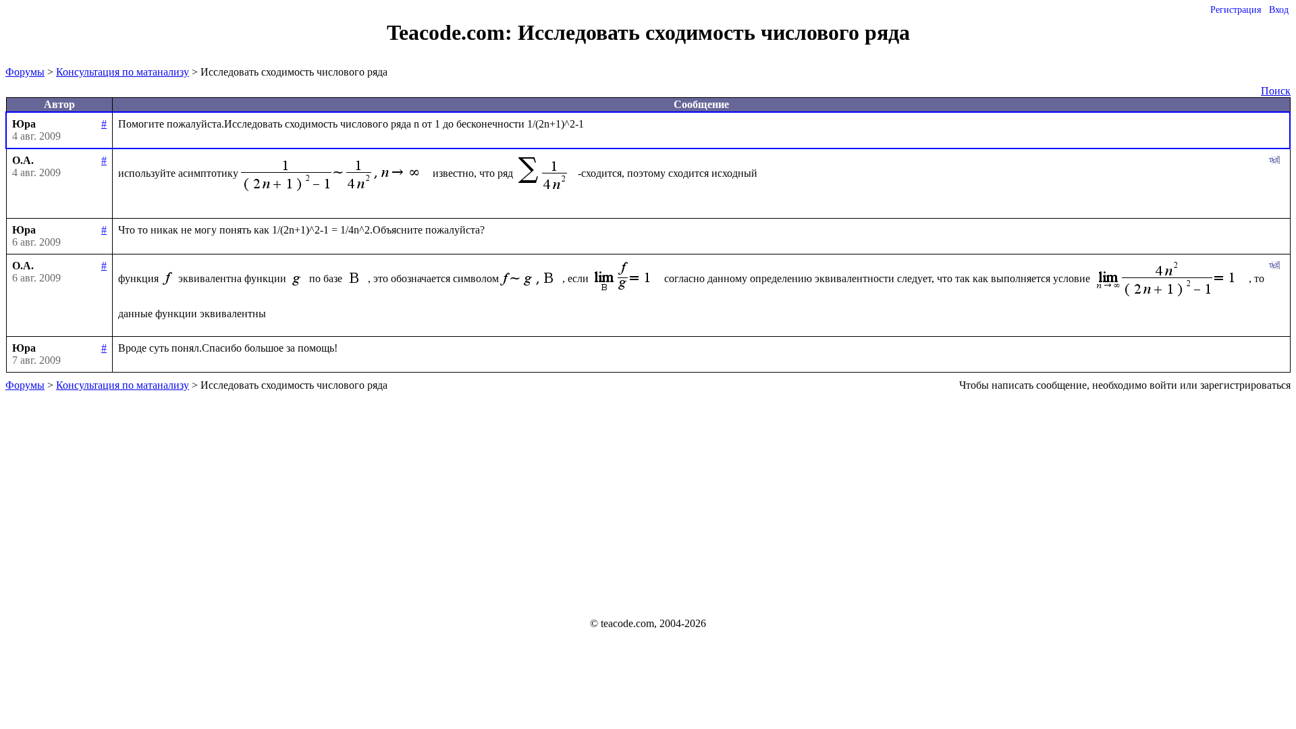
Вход (1279, 10)
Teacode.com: (452, 32)
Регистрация (1235, 10)
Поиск (1276, 91)
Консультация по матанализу (122, 72)
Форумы (25, 72)
